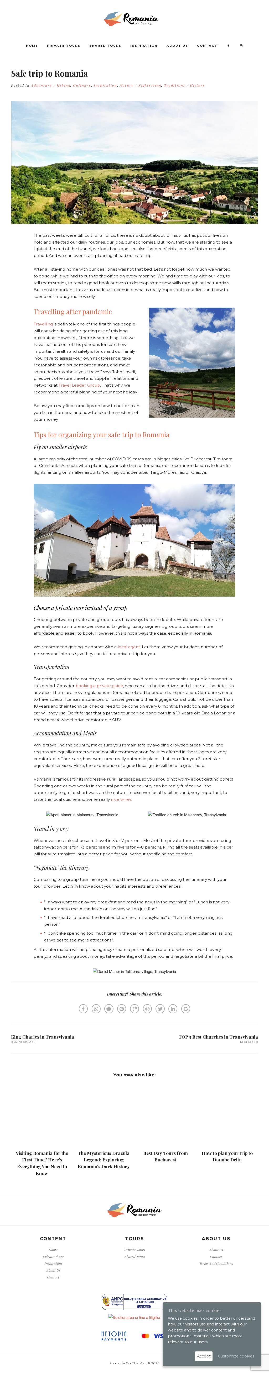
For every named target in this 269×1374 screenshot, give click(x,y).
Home (32, 46)
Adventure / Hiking (50, 85)
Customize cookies (236, 1356)
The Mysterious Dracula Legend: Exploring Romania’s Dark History (104, 1159)
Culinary (82, 85)
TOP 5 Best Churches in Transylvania (218, 1037)
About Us (177, 46)
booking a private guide (99, 685)
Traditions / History (184, 85)
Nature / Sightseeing (140, 85)
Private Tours (63, 46)
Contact (207, 46)
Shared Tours (105, 46)
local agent (129, 646)
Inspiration (144, 46)
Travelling (43, 324)
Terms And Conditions (216, 1263)
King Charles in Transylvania (42, 1037)
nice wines (121, 799)
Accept (204, 1356)
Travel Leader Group (79, 385)
